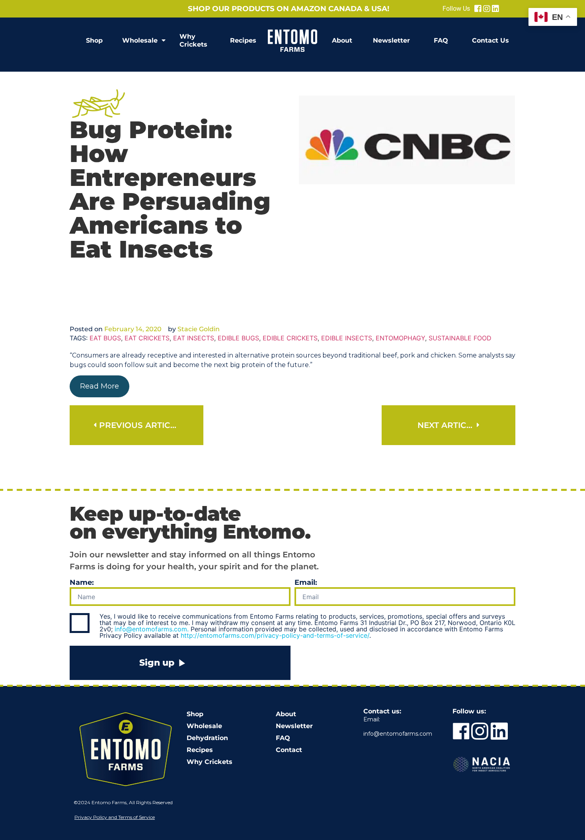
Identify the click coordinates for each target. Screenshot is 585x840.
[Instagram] (487, 9)
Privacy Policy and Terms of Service (114, 817)
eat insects (193, 338)
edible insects (346, 338)
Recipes (243, 40)
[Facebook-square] (478, 9)
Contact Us (490, 40)
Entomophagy (400, 338)
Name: (82, 583)
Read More (99, 386)
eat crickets (147, 338)
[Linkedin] (495, 9)
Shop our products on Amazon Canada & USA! (288, 8)
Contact (289, 750)
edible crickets (290, 338)
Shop (94, 40)
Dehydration (207, 738)
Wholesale (140, 40)
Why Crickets (193, 40)
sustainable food (460, 338)
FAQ (441, 40)
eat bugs (105, 338)
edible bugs (238, 338)
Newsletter (391, 40)
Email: (305, 583)
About (342, 40)
